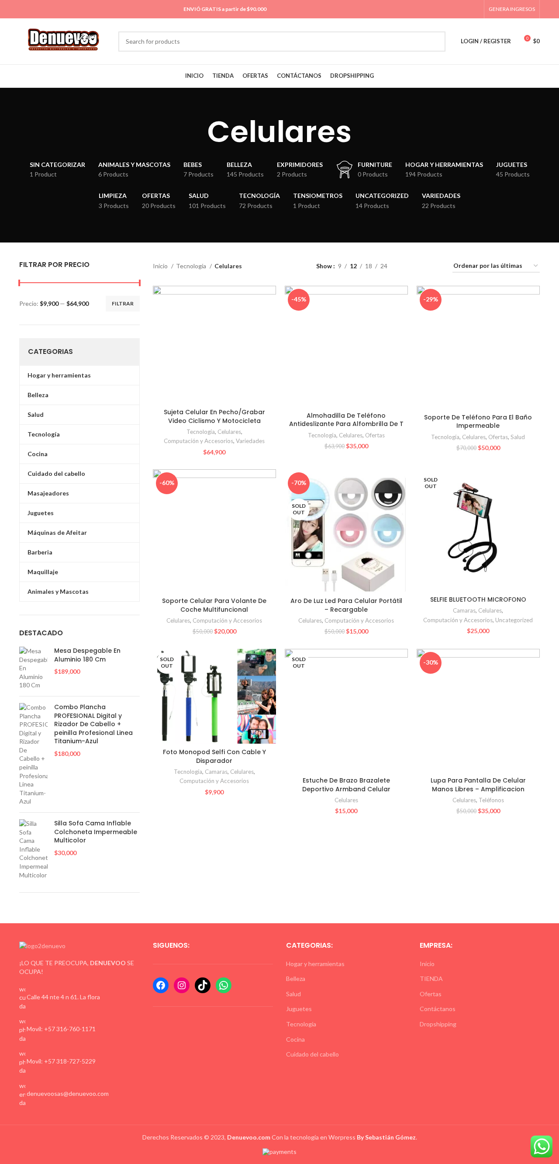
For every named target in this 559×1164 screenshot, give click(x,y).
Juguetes (299, 1008)
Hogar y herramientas (315, 963)
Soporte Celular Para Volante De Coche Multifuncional (214, 605)
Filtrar (123, 303)
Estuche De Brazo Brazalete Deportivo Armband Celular (346, 784)
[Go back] (196, 132)
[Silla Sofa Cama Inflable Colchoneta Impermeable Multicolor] (33, 849)
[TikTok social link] (474, 9)
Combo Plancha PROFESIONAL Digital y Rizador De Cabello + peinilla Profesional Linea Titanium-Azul (93, 724)
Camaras (464, 610)
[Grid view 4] (435, 266)
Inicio (161, 266)
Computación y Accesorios (198, 440)
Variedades (250, 440)
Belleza (295, 978)
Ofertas (375, 435)
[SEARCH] (435, 41)
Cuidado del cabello (312, 1054)
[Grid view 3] (421, 266)
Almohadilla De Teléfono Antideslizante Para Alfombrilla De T (346, 420)
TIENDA (431, 978)
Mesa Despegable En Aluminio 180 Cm (87, 655)
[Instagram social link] (454, 9)
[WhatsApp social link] (464, 9)
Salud (518, 436)
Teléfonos (491, 800)
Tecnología (191, 266)
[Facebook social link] (444, 9)
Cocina (295, 1039)
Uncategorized (514, 620)
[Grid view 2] (408, 266)
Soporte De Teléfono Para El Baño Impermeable (478, 421)
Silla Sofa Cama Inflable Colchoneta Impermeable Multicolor (95, 832)
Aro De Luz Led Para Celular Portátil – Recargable (346, 605)
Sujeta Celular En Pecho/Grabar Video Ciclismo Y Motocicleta (214, 416)
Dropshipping (438, 1024)
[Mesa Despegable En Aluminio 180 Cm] (33, 668)
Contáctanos (437, 1008)
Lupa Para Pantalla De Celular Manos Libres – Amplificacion (478, 784)
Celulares (229, 431)
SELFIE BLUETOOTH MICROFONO (478, 599)
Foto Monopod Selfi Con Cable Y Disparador (214, 756)
